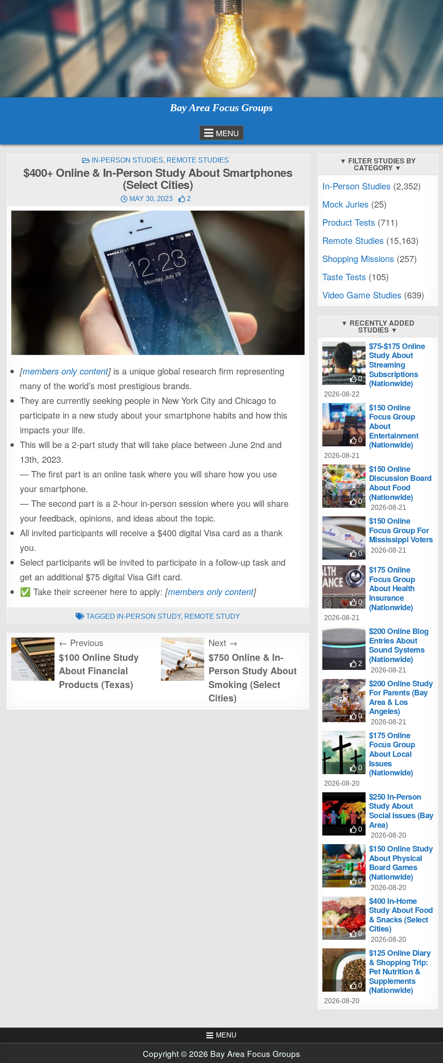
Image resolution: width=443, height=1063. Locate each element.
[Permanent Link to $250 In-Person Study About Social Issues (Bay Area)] (344, 814)
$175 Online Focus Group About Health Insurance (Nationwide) (392, 588)
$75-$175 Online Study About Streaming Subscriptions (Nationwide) (397, 364)
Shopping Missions (358, 258)
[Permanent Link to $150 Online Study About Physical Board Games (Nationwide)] (344, 865)
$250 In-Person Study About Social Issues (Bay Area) (401, 810)
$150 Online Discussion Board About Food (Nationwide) (400, 483)
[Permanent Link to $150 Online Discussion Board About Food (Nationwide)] (344, 486)
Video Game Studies (361, 294)
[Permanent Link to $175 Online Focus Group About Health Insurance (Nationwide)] (344, 586)
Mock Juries (345, 204)
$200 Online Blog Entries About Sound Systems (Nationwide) (399, 645)
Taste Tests (344, 276)
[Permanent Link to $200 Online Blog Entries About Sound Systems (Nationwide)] (344, 648)
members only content (65, 371)
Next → (223, 642)
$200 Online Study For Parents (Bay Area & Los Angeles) (401, 697)
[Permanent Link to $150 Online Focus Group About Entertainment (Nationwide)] (344, 424)
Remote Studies (198, 160)
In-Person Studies (127, 160)
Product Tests (348, 222)
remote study (212, 616)
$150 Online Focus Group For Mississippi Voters (401, 530)
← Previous (81, 642)
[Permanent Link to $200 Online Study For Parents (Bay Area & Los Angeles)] (344, 700)
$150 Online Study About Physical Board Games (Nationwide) (401, 862)
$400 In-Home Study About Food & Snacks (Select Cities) (401, 915)
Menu (227, 132)
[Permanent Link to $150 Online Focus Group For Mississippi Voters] (344, 538)
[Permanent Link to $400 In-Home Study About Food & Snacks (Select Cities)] (344, 918)
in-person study (149, 616)
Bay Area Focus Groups (221, 107)
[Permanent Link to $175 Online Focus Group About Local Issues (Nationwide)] (344, 752)
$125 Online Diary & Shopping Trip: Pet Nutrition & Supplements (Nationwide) (400, 971)
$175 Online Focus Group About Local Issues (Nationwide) (392, 754)
